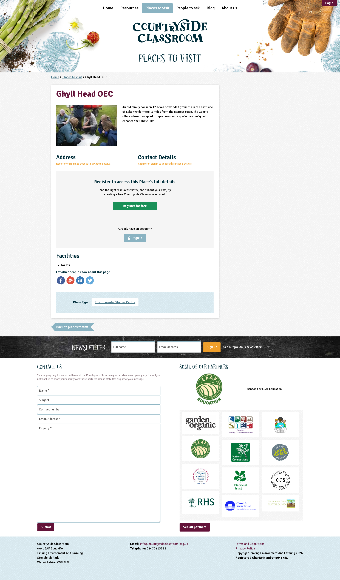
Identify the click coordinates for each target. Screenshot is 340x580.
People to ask (188, 8)
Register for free (135, 206)
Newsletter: (89, 347)
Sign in (137, 238)
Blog (211, 8)
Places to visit (157, 8)
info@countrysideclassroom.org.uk (164, 544)
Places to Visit (72, 77)
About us (229, 8)
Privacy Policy (245, 548)
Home (108, 8)
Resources (129, 8)
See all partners (194, 527)
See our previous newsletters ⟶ (245, 347)
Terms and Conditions (250, 544)
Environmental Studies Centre (115, 302)
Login (329, 3)
